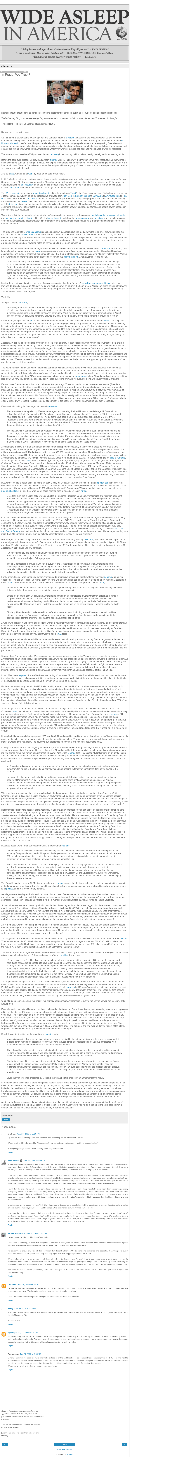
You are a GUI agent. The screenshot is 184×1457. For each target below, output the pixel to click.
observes (52, 406)
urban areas (80, 376)
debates (108, 577)
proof (37, 251)
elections (70, 138)
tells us (123, 938)
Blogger (70, 1454)
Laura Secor (31, 198)
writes (83, 491)
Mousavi (29, 185)
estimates (88, 539)
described (15, 187)
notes (106, 321)
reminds (113, 714)
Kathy (10, 1309)
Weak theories (28, 234)
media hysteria (98, 215)
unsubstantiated (33, 232)
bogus (50, 218)
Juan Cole (67, 196)
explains (65, 846)
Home (65, 1444)
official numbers (117, 458)
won (30, 174)
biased (57, 218)
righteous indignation (116, 215)
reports (10, 582)
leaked (24, 201)
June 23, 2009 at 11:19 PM (28, 1134)
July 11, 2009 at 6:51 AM (28, 1333)
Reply (10, 1152)
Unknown (12, 1284)
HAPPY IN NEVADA (16, 1233)
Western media (13, 193)
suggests (70, 987)
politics (9, 889)
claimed (54, 160)
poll (32, 321)
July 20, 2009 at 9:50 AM (30, 1354)
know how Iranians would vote (96, 283)
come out (59, 883)
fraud (73, 193)
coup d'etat (105, 248)
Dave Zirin (98, 196)
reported (23, 675)
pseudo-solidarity (25, 218)
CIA (60, 634)
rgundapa (12, 1333)
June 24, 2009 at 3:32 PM (37, 1233)
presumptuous (83, 218)
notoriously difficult (10, 491)
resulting (55, 154)
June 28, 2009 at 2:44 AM (25, 1309)
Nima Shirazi (13, 1161)
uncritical (99, 218)
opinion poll (102, 483)
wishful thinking (71, 257)
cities (28, 460)
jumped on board (41, 193)
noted (14, 711)
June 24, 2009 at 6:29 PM (28, 1284)
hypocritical (11, 218)
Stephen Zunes (82, 196)
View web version (64, 1450)
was (12, 174)
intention (13, 204)
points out (22, 302)
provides (64, 955)
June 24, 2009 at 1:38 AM (34, 1161)
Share (6, 1120)
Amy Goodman (112, 196)
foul (22, 185)
